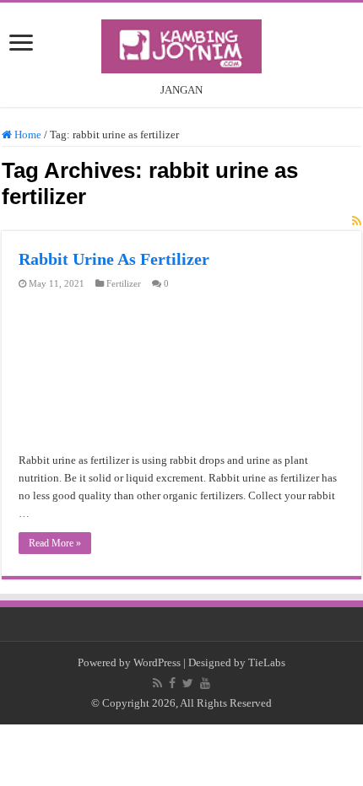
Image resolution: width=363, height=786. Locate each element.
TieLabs (266, 662)
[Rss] (157, 683)
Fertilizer (123, 283)
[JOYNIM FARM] (181, 43)
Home (26, 134)
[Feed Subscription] (356, 222)
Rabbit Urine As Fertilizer (114, 259)
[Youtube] (205, 683)
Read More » (55, 543)
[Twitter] (188, 683)
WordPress (157, 662)
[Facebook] (172, 683)
